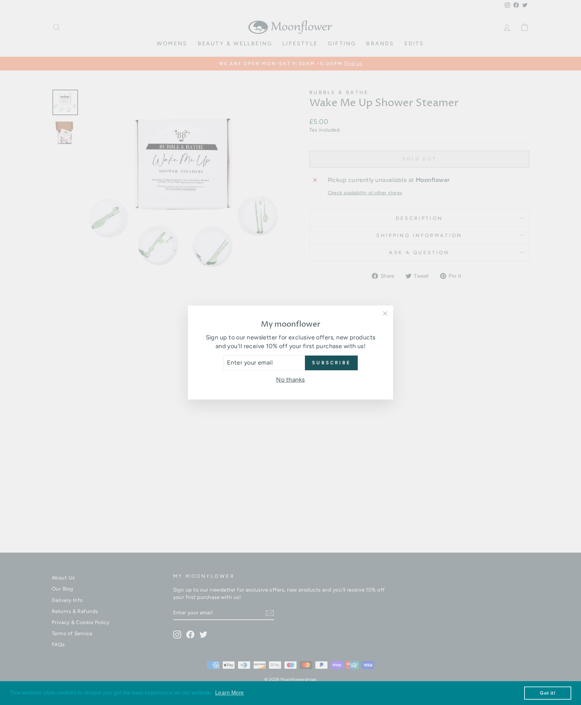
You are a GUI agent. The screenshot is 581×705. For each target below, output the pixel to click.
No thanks (290, 379)
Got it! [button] (547, 693)
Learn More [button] (229, 693)
